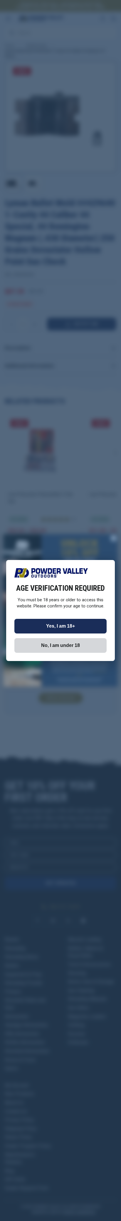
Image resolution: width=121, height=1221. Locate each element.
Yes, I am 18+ (60, 626)
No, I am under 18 (60, 645)
